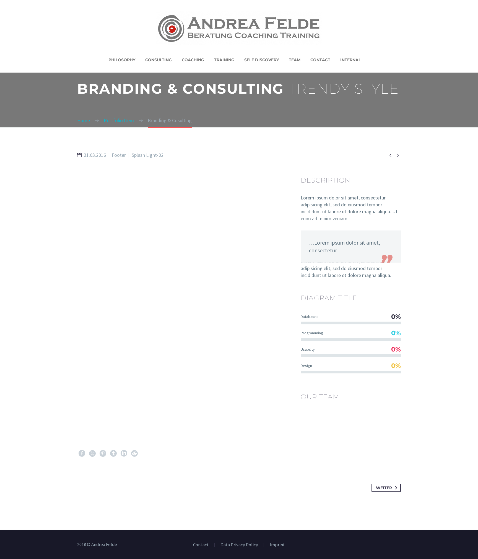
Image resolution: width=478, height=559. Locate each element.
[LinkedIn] (124, 453)
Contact (320, 59)
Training (224, 59)
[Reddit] (134, 453)
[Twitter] (92, 453)
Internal (350, 59)
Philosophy (121, 59)
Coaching (193, 59)
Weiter (384, 487)
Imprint (277, 545)
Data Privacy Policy (239, 545)
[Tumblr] (113, 453)
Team (294, 59)
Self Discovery (261, 59)
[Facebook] (82, 453)
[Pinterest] (103, 453)
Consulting (158, 59)
